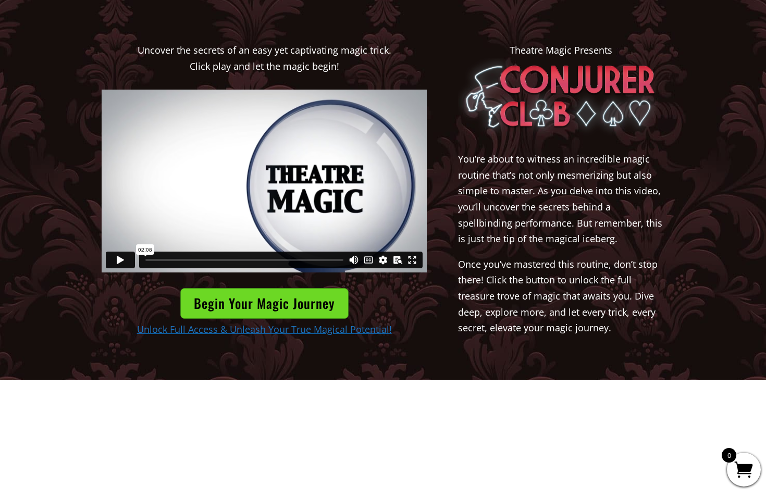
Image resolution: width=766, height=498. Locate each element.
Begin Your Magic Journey (264, 303)
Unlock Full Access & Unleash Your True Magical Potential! (264, 329)
